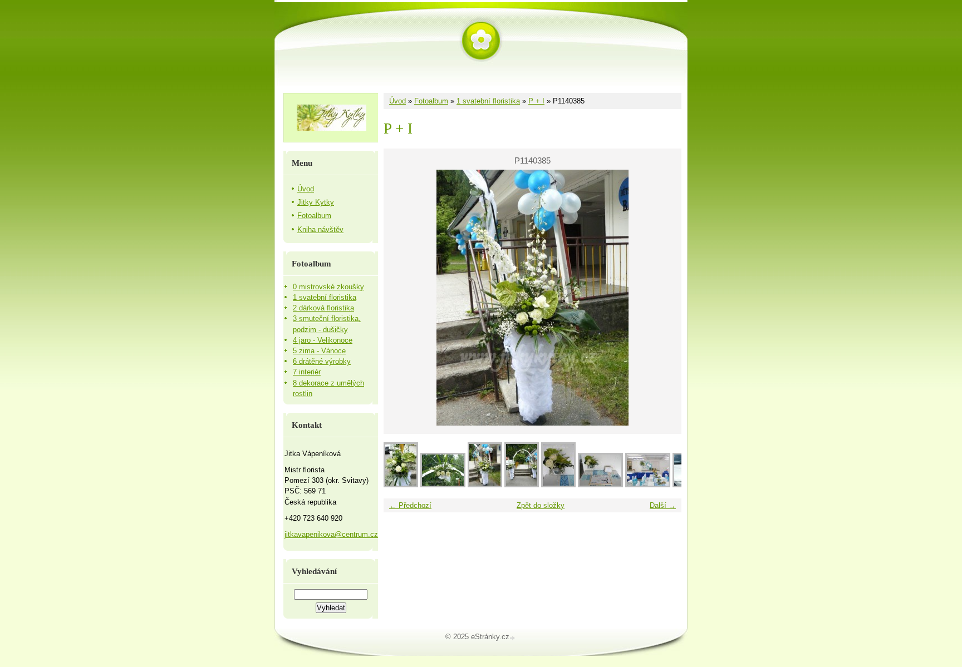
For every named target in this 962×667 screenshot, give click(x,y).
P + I (536, 101)
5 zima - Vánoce (319, 351)
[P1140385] (485, 485)
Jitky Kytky (315, 202)
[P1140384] (521, 485)
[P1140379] (647, 485)
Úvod (397, 101)
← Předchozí (410, 505)
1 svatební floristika (488, 101)
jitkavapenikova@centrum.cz (331, 534)
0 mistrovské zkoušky (328, 287)
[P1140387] (401, 485)
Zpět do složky (541, 505)
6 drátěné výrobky (322, 361)
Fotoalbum (431, 101)
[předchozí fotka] (401, 298)
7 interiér (307, 372)
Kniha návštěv (320, 229)
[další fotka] (663, 298)
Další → (663, 505)
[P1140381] (558, 485)
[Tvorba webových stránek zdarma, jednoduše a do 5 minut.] (513, 637)
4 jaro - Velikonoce (322, 340)
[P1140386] (442, 485)
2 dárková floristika (323, 308)
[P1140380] (600, 485)
